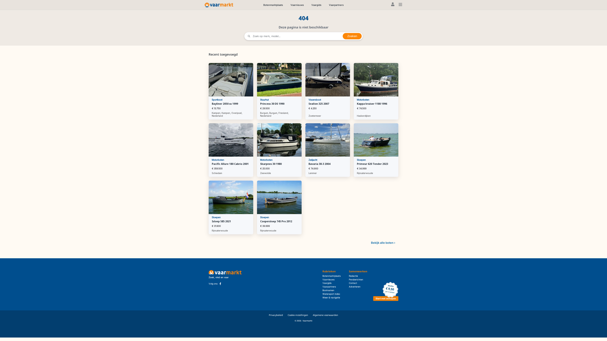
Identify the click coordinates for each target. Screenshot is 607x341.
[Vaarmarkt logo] (219, 5)
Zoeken (352, 36)
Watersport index (331, 294)
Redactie (353, 276)
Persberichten (356, 279)
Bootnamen (328, 290)
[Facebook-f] (220, 283)
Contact (353, 283)
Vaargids (316, 4)
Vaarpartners (336, 4)
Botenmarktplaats (273, 4)
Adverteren (354, 286)
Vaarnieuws (297, 4)
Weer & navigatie (331, 297)
